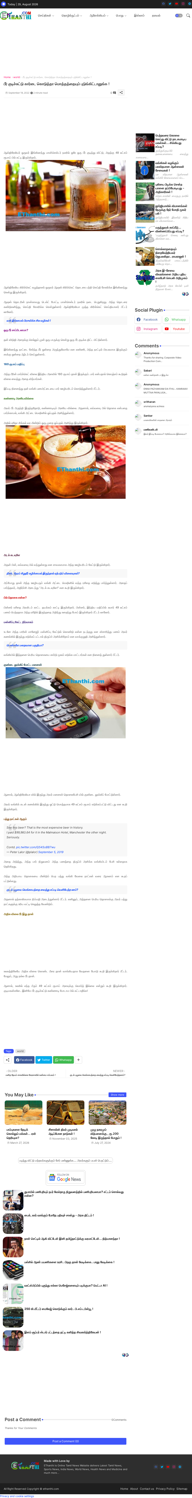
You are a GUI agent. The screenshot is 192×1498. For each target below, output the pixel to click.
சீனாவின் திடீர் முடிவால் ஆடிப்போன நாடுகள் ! (63, 1131)
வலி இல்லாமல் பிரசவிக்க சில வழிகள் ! (29, 320)
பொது (120, 15)
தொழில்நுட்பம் (70, 15)
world (16, 77)
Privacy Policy (165, 1489)
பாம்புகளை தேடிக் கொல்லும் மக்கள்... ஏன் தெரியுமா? (21, 1134)
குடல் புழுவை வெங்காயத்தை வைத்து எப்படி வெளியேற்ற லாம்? (42, 889)
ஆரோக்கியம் (98, 15)
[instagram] (183, 3)
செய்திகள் (44, 15)
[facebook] (163, 3)
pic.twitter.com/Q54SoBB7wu (35, 847)
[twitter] (170, 3)
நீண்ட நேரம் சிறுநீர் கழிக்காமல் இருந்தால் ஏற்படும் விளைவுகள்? (43, 573)
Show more (117, 1094)
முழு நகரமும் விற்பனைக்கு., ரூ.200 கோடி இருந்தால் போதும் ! (106, 1134)
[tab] (46, 15)
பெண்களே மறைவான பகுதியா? (25, 645)
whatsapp (179, 319)
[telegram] (189, 3)
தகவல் (156, 15)
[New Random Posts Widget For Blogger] (125, 1355)
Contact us (147, 1489)
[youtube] (176, 3)
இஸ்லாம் (139, 15)
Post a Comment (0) (65, 1441)
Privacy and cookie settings (17, 1496)
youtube (179, 329)
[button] (179, 15)
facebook (151, 319)
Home (7, 77)
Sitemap (181, 1489)
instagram (151, 329)
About (134, 1489)
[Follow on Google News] (65, 1182)
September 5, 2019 (50, 852)
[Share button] (78, 1060)
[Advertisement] (65, 124)
